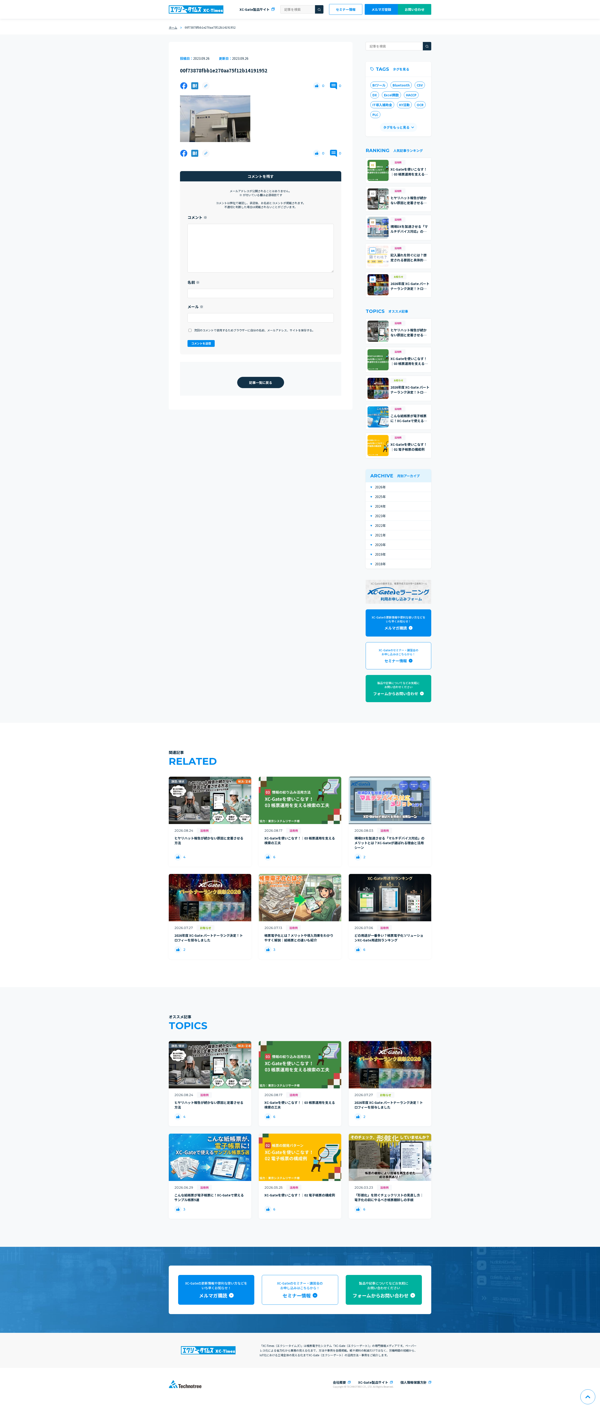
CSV (420, 85)
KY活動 (404, 104)
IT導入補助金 (382, 104)
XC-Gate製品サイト (255, 9)
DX (374, 95)
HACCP (411, 95)
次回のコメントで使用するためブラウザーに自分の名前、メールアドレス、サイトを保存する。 (254, 330)
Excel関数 (391, 95)
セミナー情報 (346, 9)
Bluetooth (401, 85)
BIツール (379, 85)
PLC (375, 114)
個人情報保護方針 (413, 1382)
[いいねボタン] (316, 85)
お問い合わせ (414, 9)
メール (195, 306)
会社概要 (339, 1382)
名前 (194, 282)
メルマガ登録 (381, 9)
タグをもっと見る (396, 127)
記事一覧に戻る (260, 382)
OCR (420, 104)
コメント (197, 217)
